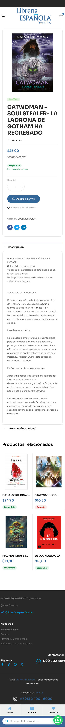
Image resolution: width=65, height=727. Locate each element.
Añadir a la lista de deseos (23, 207)
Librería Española (25, 679)
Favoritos (53, 712)
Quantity (11, 180)
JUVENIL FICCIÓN (27, 218)
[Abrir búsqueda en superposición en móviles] (32, 721)
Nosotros (6, 623)
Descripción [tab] (16, 247)
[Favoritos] (53, 708)
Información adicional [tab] (22, 428)
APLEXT (39, 692)
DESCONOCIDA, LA (47, 556)
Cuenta (32, 712)
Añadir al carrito (25, 198)
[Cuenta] (32, 708)
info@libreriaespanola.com (16, 612)
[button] (58, 720)
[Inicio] (9, 708)
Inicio (10, 712)
